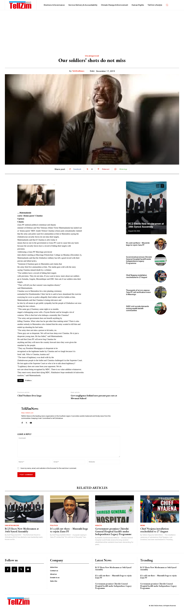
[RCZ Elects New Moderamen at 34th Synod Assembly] (146, 208)
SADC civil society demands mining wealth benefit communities (137, 308)
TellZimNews (78, 71)
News (142, 525)
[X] (26, 422)
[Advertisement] (92, 29)
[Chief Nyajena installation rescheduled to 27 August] (160, 276)
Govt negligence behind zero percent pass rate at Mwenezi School (94, 397)
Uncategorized (92, 56)
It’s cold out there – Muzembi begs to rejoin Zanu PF (138, 244)
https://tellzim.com (27, 413)
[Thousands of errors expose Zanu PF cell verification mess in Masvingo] (160, 292)
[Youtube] (31, 422)
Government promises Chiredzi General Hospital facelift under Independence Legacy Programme (139, 260)
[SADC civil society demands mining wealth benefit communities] (160, 308)
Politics (28, 380)
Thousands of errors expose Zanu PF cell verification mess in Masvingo (138, 292)
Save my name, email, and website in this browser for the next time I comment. (49, 468)
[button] (167, 5)
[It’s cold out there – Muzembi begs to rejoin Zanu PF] (160, 244)
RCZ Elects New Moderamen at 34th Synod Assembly (146, 225)
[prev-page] (158, 186)
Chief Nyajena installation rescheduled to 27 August (136, 276)
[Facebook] (22, 422)
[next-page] (162, 186)
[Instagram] (14, 569)
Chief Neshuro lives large (29, 395)
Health (98, 525)
